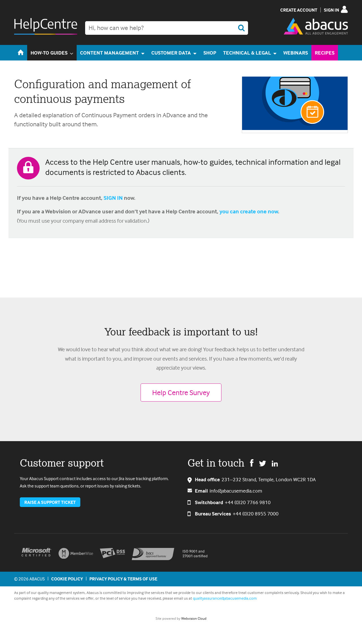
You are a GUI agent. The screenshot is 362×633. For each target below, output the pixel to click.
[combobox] (166, 28)
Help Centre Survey (181, 392)
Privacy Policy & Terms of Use (123, 579)
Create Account (298, 9)
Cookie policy (67, 579)
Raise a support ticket (50, 502)
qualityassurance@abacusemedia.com (225, 598)
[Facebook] (251, 462)
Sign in (331, 9)
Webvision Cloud (193, 618)
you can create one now (248, 211)
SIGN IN (113, 197)
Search (241, 28)
